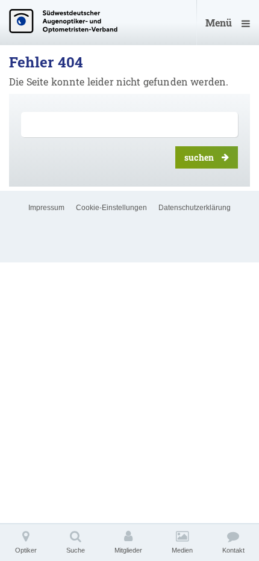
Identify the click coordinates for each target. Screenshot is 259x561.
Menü (218, 22)
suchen (199, 157)
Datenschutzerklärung (194, 207)
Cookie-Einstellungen (111, 207)
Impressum (46, 207)
